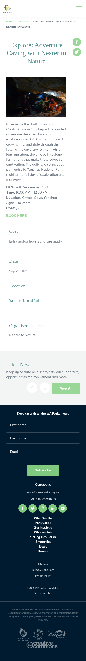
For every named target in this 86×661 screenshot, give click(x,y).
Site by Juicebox (43, 593)
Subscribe (43, 470)
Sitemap (43, 563)
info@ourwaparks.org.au (43, 492)
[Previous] (32, 387)
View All (66, 388)
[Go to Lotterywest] (58, 633)
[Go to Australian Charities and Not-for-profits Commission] (39, 633)
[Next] (45, 387)
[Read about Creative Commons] (43, 644)
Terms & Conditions (43, 569)
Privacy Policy (43, 575)
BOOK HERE (16, 216)
